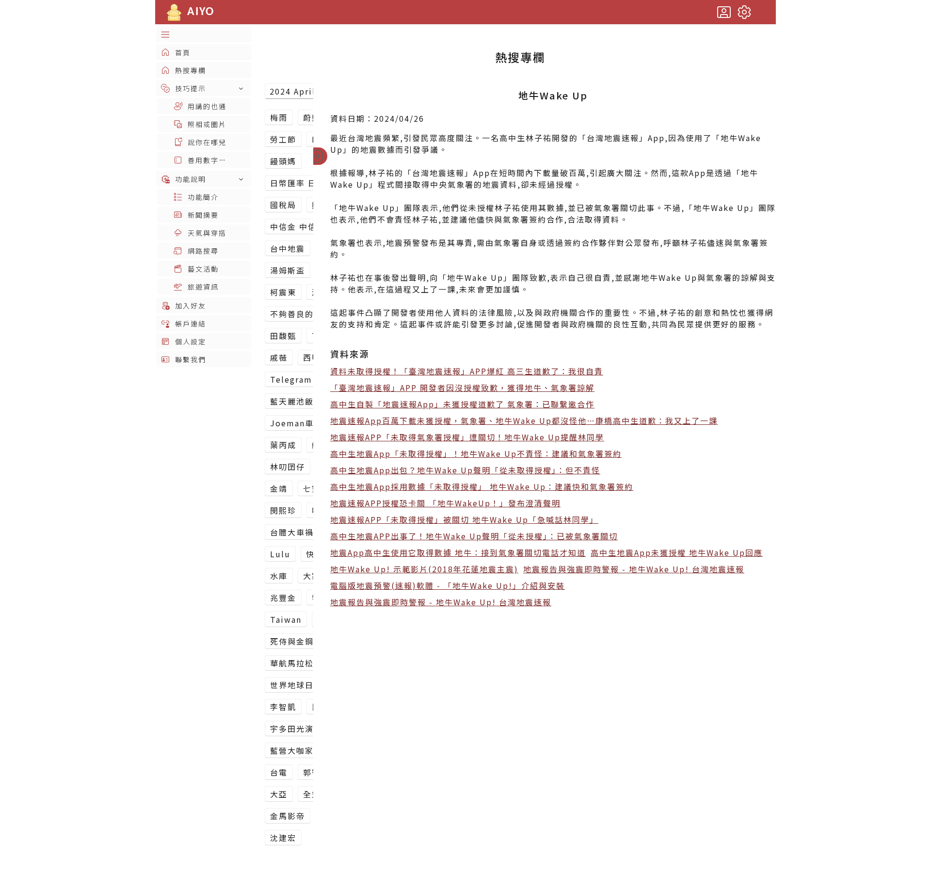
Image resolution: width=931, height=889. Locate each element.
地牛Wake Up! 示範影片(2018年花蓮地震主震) (424, 569)
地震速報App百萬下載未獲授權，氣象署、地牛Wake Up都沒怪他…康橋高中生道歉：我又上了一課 (524, 420)
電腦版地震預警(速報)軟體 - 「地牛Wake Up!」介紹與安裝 (447, 585)
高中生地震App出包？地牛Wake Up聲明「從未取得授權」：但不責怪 (465, 470)
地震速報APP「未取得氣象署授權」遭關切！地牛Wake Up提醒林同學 (467, 437)
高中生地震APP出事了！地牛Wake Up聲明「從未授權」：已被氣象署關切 (474, 536)
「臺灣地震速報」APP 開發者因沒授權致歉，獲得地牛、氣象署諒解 (462, 387)
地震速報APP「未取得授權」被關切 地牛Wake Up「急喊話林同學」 (464, 519)
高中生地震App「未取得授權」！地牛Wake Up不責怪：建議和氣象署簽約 (476, 453)
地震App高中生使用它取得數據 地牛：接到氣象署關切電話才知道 (458, 552)
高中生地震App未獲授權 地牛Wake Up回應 (677, 552)
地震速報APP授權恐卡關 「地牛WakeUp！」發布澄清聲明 (445, 503)
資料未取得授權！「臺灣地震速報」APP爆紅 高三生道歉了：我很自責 (466, 371)
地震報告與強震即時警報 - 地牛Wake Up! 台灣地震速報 (633, 569)
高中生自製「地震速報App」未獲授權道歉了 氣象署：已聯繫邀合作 (462, 404)
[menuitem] (203, 34)
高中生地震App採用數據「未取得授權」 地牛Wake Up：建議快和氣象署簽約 (481, 486)
